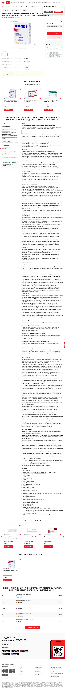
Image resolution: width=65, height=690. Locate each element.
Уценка (41, 6)
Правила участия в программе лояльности (55, 672)
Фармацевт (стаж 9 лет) (9, 166)
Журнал (21, 668)
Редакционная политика (54, 674)
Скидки (10, 6)
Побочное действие (21, 74)
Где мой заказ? (37, 670)
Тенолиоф (26, 58)
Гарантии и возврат (38, 667)
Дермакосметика (35, 6)
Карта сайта (37, 674)
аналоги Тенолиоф (35, 84)
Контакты (21, 674)
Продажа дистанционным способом (56, 673)
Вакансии (21, 671)
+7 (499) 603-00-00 (8, 664)
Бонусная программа (19, 6)
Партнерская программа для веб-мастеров (56, 678)
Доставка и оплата (38, 665)
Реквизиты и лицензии (54, 665)
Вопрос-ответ (37, 671)
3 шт (10, 53)
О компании (22, 665)
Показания (5, 74)
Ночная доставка (38, 668)
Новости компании (23, 675)
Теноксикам (26, 61)
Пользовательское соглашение (56, 667)
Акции (4, 6)
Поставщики (22, 672)
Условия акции (5, 647)
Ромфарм (25, 59)
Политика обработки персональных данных (56, 669)
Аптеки (28, 6)
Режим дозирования (11, 74)
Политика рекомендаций (54, 676)
